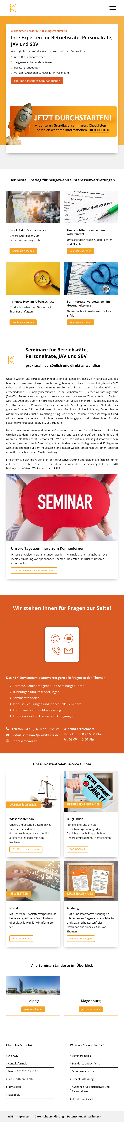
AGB (11, 1116)
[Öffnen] (112, 8)
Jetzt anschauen (33, 1009)
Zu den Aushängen (81, 938)
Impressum (24, 1116)
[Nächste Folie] (115, 88)
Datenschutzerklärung (49, 1116)
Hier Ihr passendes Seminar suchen (37, 81)
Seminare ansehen (23, 250)
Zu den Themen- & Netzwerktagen (34, 570)
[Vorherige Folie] (8, 88)
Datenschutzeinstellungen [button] (84, 1116)
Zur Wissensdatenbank (26, 849)
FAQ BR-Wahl (77, 849)
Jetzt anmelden (21, 938)
